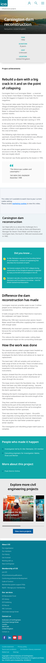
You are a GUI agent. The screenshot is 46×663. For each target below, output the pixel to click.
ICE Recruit (5, 605)
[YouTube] (15, 637)
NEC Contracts (7, 609)
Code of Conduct (7, 581)
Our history (6, 554)
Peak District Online (12, 471)
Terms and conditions (9, 649)
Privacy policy (22, 647)
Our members (6, 551)
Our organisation (7, 548)
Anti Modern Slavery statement (30, 649)
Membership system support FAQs (13, 585)
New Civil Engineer (8, 564)
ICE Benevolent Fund (9, 596)
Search (36, 3)
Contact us (5, 632)
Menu (42, 3)
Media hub (5, 652)
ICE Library (5, 599)
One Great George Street (10, 612)
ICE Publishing (7, 602)
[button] (41, 501)
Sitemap (16, 652)
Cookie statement (8, 647)
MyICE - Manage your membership (13, 588)
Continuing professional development (14, 578)
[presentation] (18, 508)
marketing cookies (19, 203)
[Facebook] (4, 637)
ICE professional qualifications (12, 575)
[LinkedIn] (10, 637)
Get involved (6, 558)
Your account (29, 3)
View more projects (23, 531)
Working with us (7, 561)
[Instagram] (20, 637)
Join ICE (4, 572)
